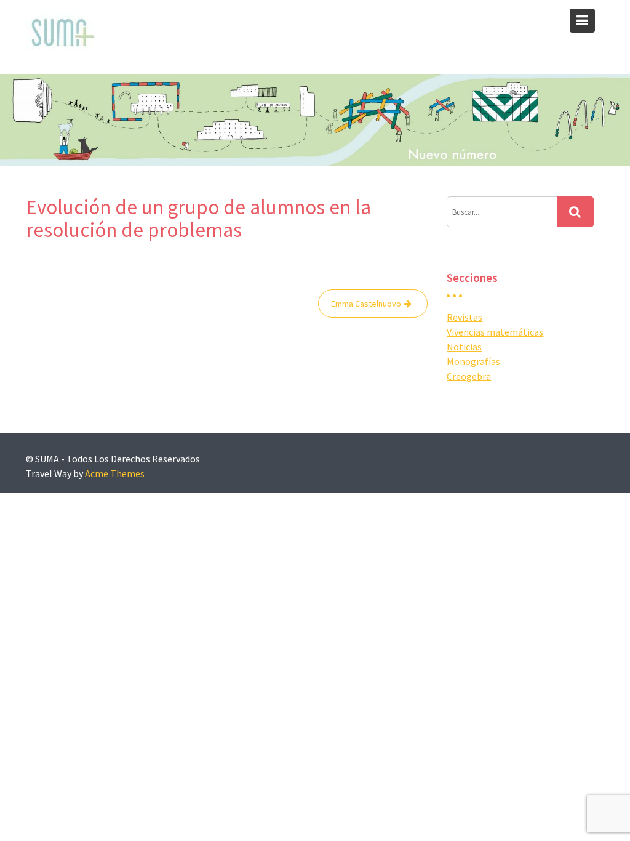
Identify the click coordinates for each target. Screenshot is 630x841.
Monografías (473, 361)
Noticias (464, 346)
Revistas (464, 317)
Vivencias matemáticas (495, 332)
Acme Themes (115, 473)
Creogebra (469, 376)
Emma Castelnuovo (366, 303)
